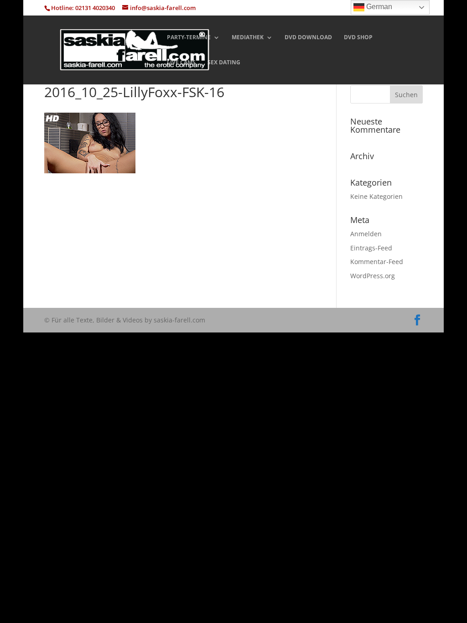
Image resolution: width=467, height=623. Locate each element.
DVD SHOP (358, 37)
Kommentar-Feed (376, 261)
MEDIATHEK (248, 37)
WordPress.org (372, 275)
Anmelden (366, 233)
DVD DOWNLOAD (308, 37)
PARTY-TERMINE (189, 37)
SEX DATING (224, 62)
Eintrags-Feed (371, 248)
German (378, 6)
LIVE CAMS (181, 62)
